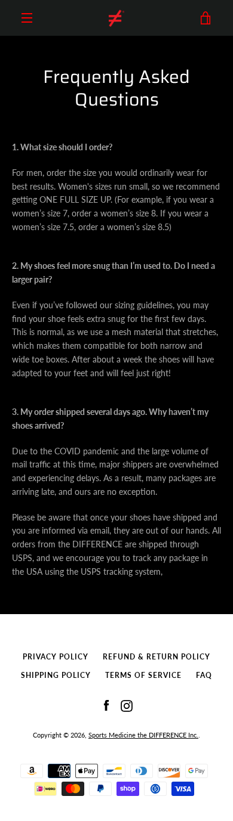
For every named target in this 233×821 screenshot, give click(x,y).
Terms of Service (143, 675)
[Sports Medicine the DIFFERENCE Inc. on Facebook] (106, 704)
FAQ (204, 675)
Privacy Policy (55, 656)
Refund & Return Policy (156, 656)
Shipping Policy (56, 675)
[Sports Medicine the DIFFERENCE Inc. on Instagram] (127, 704)
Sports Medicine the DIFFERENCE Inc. (143, 735)
